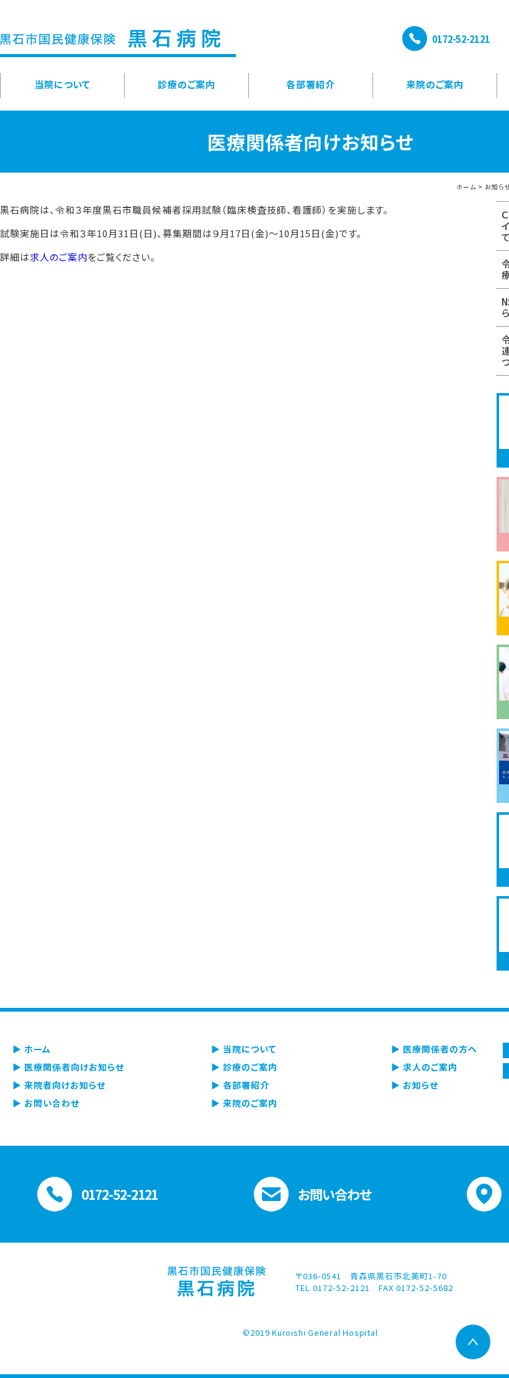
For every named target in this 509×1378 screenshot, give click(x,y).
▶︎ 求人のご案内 (424, 1067)
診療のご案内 (186, 84)
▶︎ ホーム (31, 1049)
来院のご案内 (435, 84)
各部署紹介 (310, 84)
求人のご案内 (59, 256)
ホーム (466, 186)
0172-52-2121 (461, 38)
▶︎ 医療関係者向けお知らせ (68, 1067)
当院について (62, 84)
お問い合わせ (334, 1194)
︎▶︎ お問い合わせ (45, 1103)
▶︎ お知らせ (414, 1085)
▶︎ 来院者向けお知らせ (59, 1085)
